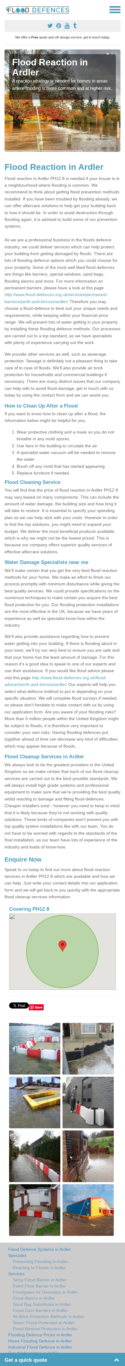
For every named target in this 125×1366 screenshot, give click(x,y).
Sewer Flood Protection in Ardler (44, 1322)
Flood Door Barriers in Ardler (40, 1310)
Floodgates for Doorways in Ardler (45, 1292)
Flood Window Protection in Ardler (45, 1328)
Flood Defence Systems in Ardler (39, 1249)
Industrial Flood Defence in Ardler (40, 1347)
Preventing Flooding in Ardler (40, 1261)
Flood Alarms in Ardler (34, 1298)
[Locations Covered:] (7, 9)
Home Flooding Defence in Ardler (40, 1341)
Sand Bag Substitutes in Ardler (42, 1304)
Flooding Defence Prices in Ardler (40, 1334)
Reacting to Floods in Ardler (39, 1267)
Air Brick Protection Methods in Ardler (48, 1316)
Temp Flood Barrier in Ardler (40, 1279)
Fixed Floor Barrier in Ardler (39, 1286)
